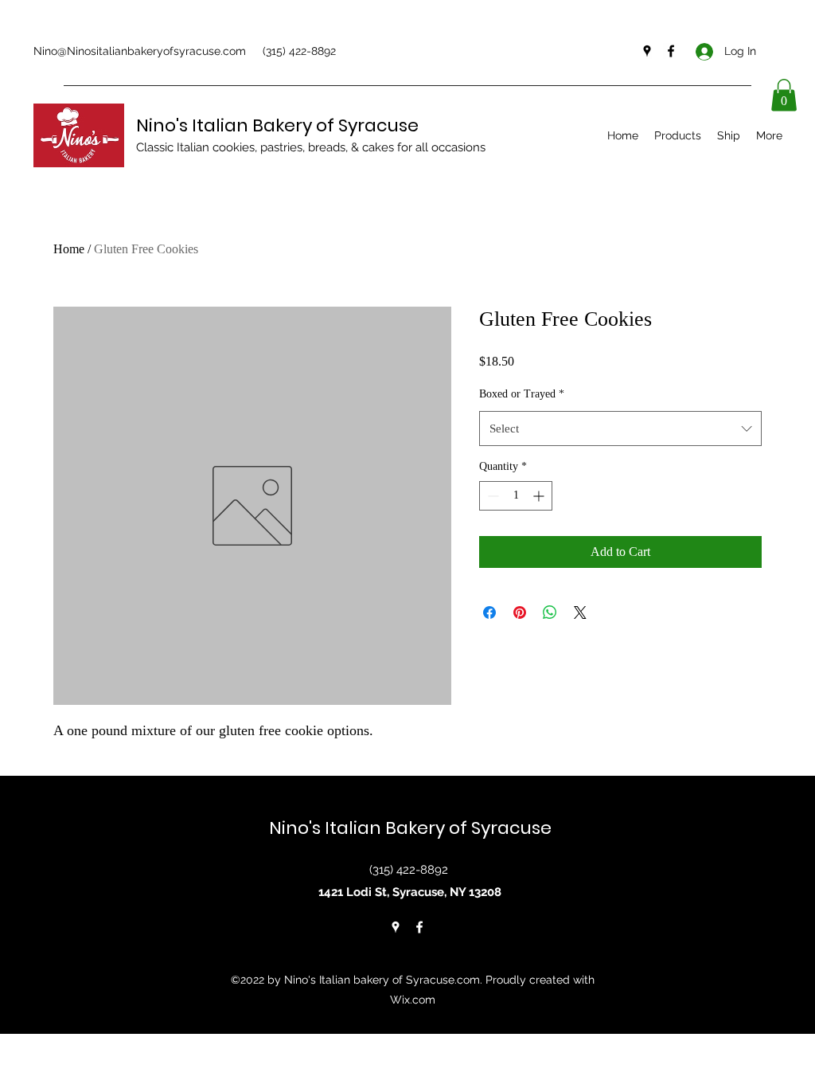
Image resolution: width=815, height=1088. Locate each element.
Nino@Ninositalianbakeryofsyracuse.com (139, 51)
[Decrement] (491, 496)
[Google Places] (647, 51)
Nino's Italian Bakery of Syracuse (277, 125)
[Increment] (540, 496)
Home (68, 249)
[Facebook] (671, 51)
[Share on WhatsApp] (550, 612)
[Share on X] (580, 612)
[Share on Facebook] (489, 612)
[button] (783, 95)
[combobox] (620, 428)
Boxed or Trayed (521, 394)
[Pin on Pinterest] (519, 612)
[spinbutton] (515, 496)
